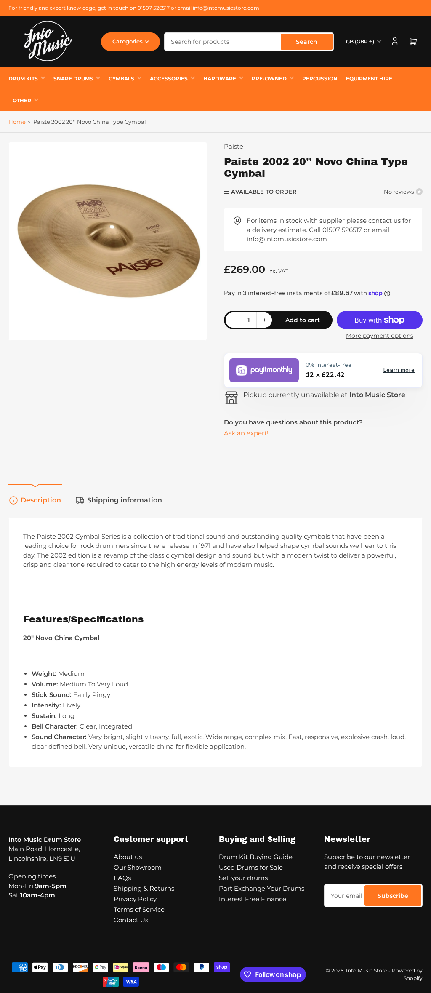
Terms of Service (139, 909)
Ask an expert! (246, 433)
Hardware (219, 78)
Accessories (169, 78)
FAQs (122, 878)
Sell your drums (243, 878)
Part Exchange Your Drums (261, 888)
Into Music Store (366, 970)
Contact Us (131, 920)
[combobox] (249, 41)
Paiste (233, 146)
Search (306, 41)
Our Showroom (138, 867)
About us (128, 857)
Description (41, 500)
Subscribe (393, 896)
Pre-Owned (269, 78)
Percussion (320, 78)
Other (22, 100)
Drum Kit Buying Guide (256, 857)
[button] (323, 370)
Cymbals (121, 78)
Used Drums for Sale (251, 867)
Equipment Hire (369, 78)
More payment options (379, 335)
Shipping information (124, 500)
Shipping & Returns (144, 888)
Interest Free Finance (252, 899)
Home (17, 121)
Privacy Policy (135, 899)
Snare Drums (73, 78)
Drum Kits (23, 78)
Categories (127, 41)
